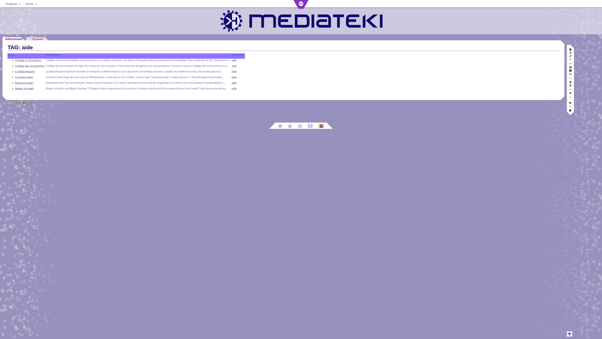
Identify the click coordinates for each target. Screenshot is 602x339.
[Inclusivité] (321, 126)
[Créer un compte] (570, 82)
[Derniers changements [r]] (570, 67)
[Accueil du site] (300, 126)
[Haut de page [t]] (570, 59)
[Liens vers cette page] (570, 56)
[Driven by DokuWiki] (26, 102)
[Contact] (310, 126)
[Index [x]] (570, 74)
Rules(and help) (24, 82)
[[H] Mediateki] (301, 21)
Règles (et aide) (24, 88)
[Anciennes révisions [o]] (570, 53)
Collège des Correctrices (30, 65)
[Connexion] (570, 85)
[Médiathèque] (570, 71)
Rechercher (570, 97)
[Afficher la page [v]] (570, 49)
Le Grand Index (24, 77)
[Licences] (280, 126)
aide (234, 60)
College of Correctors (28, 60)
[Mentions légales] (290, 126)
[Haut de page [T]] (569, 333)
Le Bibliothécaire (25, 71)
